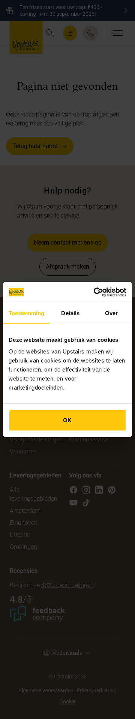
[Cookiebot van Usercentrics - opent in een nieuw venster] (95, 292)
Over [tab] (111, 313)
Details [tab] (70, 313)
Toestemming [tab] (26, 313)
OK (67, 420)
